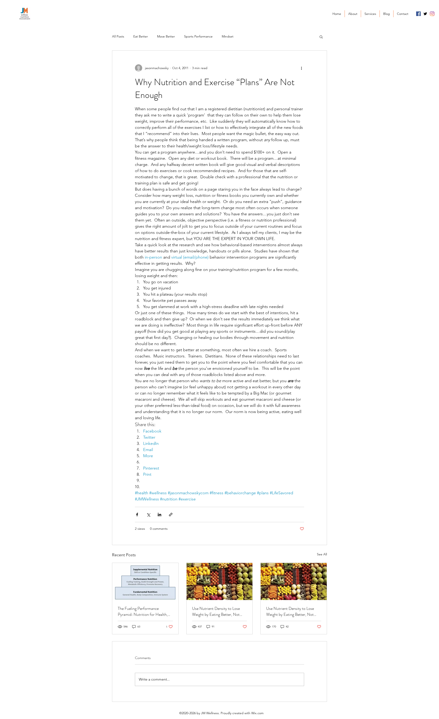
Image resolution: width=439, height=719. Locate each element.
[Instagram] (432, 13)
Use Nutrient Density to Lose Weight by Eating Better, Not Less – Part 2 (216, 611)
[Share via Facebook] (137, 514)
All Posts (118, 36)
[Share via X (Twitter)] (148, 514)
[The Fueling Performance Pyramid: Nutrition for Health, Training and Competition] (145, 581)
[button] (321, 36)
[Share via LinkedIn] (159, 514)
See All (322, 554)
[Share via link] (171, 514)
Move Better (166, 36)
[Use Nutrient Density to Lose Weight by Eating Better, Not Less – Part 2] (220, 581)
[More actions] (301, 68)
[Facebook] (418, 13)
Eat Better (140, 36)
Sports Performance (198, 36)
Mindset (227, 36)
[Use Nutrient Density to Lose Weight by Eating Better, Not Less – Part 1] (294, 581)
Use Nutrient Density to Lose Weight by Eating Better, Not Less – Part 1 (290, 611)
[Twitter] (425, 13)
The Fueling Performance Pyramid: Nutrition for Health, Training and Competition (143, 611)
